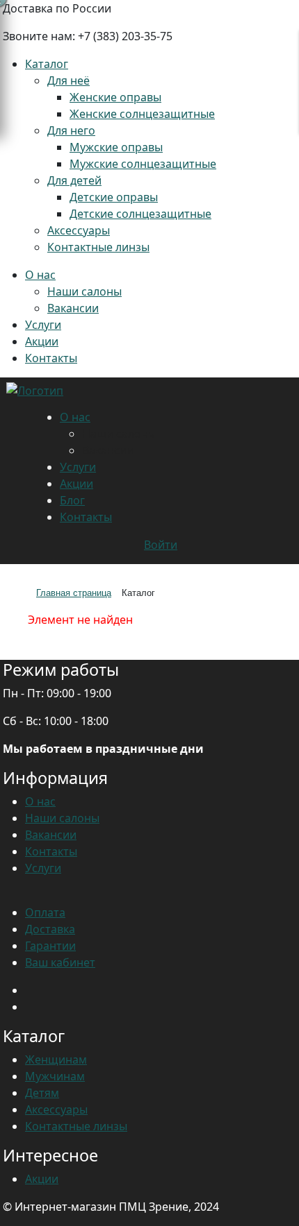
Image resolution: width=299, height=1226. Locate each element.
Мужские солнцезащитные (143, 163)
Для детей (74, 180)
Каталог (46, 63)
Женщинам (56, 1059)
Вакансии (73, 308)
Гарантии (50, 945)
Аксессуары (78, 230)
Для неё (68, 80)
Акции (41, 341)
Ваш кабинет (60, 962)
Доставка (50, 929)
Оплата (45, 912)
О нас (40, 274)
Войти (160, 544)
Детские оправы (114, 197)
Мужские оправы (116, 147)
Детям (42, 1092)
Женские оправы (115, 97)
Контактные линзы (98, 247)
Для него (71, 130)
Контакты (51, 358)
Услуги (43, 324)
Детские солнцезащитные (140, 213)
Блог (72, 500)
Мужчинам (55, 1076)
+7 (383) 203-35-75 (125, 36)
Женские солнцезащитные (142, 113)
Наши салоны (84, 291)
